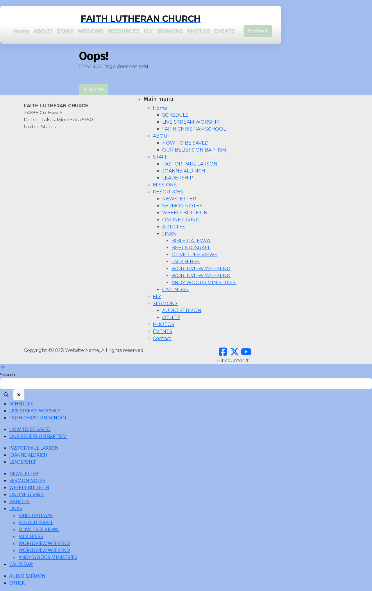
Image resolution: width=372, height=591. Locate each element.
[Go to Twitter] (234, 353)
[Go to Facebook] (223, 353)
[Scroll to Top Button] (3, 367)
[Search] (6, 394)
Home (96, 89)
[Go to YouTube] (246, 353)
